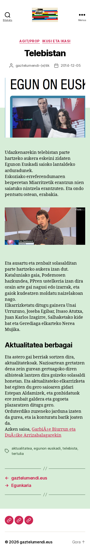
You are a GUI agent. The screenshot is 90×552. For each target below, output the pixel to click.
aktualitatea (22, 448)
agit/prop (29, 41)
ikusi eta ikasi (56, 41)
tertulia (18, 453)
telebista (69, 448)
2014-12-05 (71, 65)
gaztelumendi (27, 65)
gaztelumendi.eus (36, 542)
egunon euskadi (47, 448)
